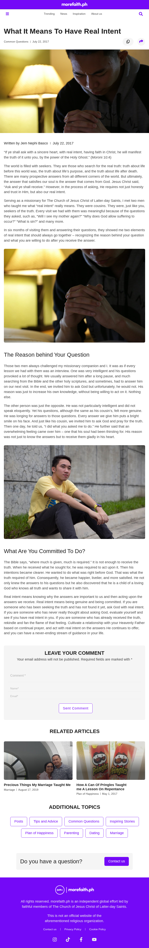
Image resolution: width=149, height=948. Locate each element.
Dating (94, 833)
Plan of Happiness (87, 793)
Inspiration (79, 13)
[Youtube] (94, 939)
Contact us (49, 929)
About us (96, 13)
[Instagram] (54, 939)
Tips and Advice (46, 821)
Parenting (71, 833)
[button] (7, 13)
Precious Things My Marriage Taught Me (37, 785)
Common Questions (16, 41)
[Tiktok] (68, 939)
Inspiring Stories (122, 821)
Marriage (9, 789)
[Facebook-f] (81, 939)
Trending (49, 13)
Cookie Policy (97, 929)
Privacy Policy (72, 929)
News (63, 13)
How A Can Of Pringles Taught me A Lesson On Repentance (101, 787)
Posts (18, 821)
